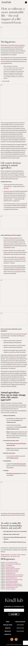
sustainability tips (5, 556)
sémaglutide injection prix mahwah (14, 576)
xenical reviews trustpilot (12, 581)
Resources (8, 631)
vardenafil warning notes (12, 587)
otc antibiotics (9, 565)
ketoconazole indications (12, 582)
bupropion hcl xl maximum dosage (14, 579)
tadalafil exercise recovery (12, 571)
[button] (26, 2)
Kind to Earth (20, 631)
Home (7, 622)
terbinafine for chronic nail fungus (14, 584)
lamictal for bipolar (10, 567)
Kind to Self (20, 625)
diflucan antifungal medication (13, 568)
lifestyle (23, 554)
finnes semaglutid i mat (11, 577)
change (7, 554)
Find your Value (7, 625)
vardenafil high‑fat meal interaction (14, 585)
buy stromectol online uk (12, 562)
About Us (7, 628)
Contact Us (7, 634)
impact (19, 554)
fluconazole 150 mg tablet (12, 570)
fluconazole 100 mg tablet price (13, 564)
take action (14, 556)
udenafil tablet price (10, 573)
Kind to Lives (20, 628)
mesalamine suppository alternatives (14, 574)
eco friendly (13, 554)
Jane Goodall (4, 63)
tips (19, 556)
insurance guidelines (10, 588)
